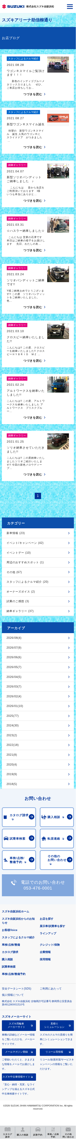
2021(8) (12, 754)
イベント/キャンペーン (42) (25, 542)
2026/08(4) (14, 637)
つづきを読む (32, 94)
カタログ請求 (10, 952)
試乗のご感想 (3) (18, 601)
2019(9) (12, 774)
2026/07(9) (14, 647)
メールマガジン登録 (16, 1051)
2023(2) (12, 735)
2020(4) (12, 764)
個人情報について (13, 994)
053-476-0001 (38, 888)
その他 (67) (14, 572)
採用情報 (45, 959)
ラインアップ (48, 933)
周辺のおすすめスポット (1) (25, 562)
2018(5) (12, 784)
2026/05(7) (14, 667)
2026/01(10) (15, 706)
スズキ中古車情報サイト (16, 1076)
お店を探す (46, 918)
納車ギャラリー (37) (20, 611)
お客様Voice (9, 930)
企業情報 (45, 952)
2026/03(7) (14, 686)
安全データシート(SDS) (16, 988)
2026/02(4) (14, 696)
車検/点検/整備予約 (13, 974)
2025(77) (13, 715)
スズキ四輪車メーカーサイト (16, 1025)
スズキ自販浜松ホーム (15, 911)
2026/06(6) (14, 657)
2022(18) (13, 744)
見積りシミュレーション (54, 1025)
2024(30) (13, 725)
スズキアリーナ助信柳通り (27, 20)
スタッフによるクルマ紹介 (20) (27, 581)
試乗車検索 (9, 966)
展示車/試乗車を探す (52, 926)
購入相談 (7, 959)
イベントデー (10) (19, 552)
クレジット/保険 (50, 944)
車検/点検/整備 (11, 944)
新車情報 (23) (16, 533)
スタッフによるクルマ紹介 (18, 937)
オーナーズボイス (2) (21, 591)
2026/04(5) (14, 677)
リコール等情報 (54, 1051)
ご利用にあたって (51, 988)
